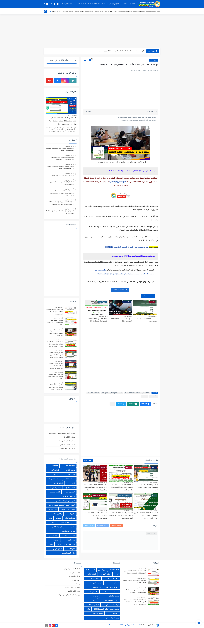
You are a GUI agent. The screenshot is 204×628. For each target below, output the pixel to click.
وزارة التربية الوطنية (93, 393)
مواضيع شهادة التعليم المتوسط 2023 (106, 609)
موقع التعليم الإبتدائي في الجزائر (69, 595)
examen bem (70, 466)
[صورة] (70, 310)
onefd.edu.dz (55, 470)
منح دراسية (71, 540)
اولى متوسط (52, 509)
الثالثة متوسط (89, 11)
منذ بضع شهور (153, 482)
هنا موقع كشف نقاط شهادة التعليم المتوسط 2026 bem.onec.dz (62, 159)
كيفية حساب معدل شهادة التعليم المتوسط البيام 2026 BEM (55, 333)
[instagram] (51, 4)
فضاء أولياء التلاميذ (129, 4)
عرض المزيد (87, 460)
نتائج (121, 393)
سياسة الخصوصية (74, 576)
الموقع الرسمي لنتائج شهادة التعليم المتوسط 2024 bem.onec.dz (98, 4)
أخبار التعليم (153, 60)
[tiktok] (43, 4)
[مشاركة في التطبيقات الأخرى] (112, 404)
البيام (73, 483)
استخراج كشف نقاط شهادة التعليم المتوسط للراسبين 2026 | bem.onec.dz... (121, 515)
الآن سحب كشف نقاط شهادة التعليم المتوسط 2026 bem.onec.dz (96, 515)
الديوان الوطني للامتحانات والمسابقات (62, 501)
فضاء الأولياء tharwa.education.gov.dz (62, 433)
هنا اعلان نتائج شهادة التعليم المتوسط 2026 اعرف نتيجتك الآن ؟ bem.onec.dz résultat (62, 121)
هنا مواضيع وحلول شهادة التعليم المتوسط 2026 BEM (126, 247)
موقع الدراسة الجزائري (72, 587)
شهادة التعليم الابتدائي (67, 444)
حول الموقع (76, 580)
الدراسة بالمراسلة (67, 4)
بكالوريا (72, 514)
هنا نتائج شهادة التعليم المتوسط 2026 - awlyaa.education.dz (56, 366)
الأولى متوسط (109, 11)
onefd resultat (70, 470)
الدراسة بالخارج (56, 11)
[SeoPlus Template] (157, 625)
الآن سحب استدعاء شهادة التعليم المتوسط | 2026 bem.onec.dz (60, 149)
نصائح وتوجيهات (56, 549)
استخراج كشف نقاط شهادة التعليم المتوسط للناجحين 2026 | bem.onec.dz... (118, 51)
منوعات (56, 540)
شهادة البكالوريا (69, 437)
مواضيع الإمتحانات (68, 11)
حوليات (58, 518)
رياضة (53, 522)
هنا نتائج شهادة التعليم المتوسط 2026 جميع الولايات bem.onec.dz (147, 487)
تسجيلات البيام (70, 518)
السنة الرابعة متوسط (68, 509)
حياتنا (50, 518)
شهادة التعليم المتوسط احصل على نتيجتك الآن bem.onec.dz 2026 (60, 168)
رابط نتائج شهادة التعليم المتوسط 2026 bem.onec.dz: (137, 120)
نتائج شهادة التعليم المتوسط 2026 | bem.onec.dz (125, 625)
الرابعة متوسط (79, 11)
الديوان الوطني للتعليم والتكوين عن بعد (62, 505)
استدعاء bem (70, 479)
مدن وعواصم (53, 535)
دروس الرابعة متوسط (68, 522)
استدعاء (55, 474)
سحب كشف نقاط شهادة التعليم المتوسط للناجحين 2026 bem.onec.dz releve (146, 515)
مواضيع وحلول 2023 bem (66, 544)
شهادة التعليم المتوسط (153, 11)
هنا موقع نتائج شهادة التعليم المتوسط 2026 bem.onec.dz (60, 212)
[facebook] (54, 4)
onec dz (144, 396)
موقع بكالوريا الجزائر (73, 591)
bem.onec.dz (100, 270)
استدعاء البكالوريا (55, 479)
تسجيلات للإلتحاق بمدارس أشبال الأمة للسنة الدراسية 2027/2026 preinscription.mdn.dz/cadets (95, 487)
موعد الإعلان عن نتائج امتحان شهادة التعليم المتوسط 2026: (136, 117)
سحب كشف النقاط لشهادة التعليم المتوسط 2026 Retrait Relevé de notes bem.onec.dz (62, 193)
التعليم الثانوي (70, 487)
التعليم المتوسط (55, 487)
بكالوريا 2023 (57, 514)
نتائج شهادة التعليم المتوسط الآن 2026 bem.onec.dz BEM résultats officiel (61, 203)
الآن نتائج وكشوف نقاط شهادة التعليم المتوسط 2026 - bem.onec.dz (55, 377)
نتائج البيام (113, 393)
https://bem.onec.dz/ (120, 290)
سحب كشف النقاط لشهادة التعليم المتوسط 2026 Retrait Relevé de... (122, 487)
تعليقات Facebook (102, 526)
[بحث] (45, 11)
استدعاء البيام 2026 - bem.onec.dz (63, 175)
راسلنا (78, 584)
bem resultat (153, 396)
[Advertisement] (102, 31)
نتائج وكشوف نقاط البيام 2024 (123, 11)
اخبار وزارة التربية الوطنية (66, 448)
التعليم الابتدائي (58, 483)
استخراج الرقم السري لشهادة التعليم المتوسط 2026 (62, 183)
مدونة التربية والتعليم (117, 182)
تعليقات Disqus (89, 526)
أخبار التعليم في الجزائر (72, 569)
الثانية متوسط (99, 11)
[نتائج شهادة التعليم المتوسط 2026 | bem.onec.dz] (149, 4)
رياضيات (72, 527)
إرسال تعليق (151, 533)
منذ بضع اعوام (151, 316)
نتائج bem (105, 393)
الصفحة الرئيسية (74, 572)
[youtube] (47, 4)
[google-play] (58, 4)
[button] (145, 404)
